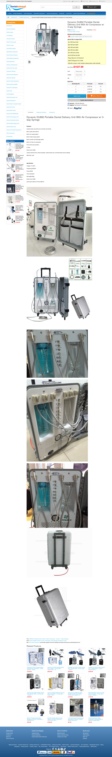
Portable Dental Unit (24, 17)
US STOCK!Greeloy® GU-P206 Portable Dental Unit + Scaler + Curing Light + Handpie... (19, 157)
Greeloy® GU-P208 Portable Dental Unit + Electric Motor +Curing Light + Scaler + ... (76, 668)
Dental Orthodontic (11, 100)
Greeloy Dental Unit (34, 744)
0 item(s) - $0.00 (92, 7)
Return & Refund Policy (62, 735)
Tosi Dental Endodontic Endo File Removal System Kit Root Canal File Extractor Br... (19, 188)
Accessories (9, 136)
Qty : (69, 78)
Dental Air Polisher (11, 71)
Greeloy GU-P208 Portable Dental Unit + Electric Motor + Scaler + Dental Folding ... (96, 668)
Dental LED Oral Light (12, 68)
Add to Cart (77, 96)
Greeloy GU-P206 (56, 744)
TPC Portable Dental (54, 746)
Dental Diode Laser (11, 126)
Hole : (69, 71)
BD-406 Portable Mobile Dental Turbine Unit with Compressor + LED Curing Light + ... (55, 719)
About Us (8, 736)
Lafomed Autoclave (75, 744)
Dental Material (10, 94)
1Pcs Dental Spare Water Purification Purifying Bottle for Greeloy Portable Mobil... (95, 719)
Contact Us (8, 735)
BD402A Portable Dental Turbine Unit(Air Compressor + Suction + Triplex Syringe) (49, 639)
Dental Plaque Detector (12, 55)
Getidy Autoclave (13, 744)
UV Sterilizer (10, 35)
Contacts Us (91, 13)
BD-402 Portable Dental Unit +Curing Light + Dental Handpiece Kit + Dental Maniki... (19, 177)
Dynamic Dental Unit (23, 744)
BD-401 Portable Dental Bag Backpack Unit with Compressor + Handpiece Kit (35, 719)
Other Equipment (11, 133)
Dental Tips (9, 91)
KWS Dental (93, 746)
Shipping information (41, 112)
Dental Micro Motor (11, 48)
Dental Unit (14, 17)
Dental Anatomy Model (12, 84)
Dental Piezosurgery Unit (13, 117)
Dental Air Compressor (12, 87)
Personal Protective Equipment (14, 130)
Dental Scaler (10, 32)
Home (9, 13)
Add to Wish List (97, 96)
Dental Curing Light (11, 42)
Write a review (76, 31)
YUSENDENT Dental (46, 744)
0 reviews (70, 31)
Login (69, 1)
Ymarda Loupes (33, 746)
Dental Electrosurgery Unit (13, 123)
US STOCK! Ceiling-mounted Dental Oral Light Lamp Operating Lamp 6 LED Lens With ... (19, 146)
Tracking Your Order (62, 736)
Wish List (85, 736)
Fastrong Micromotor (84, 746)
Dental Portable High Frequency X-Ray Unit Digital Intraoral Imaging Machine (19, 208)
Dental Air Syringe (11, 77)
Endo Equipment (28, 13)
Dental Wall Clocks (11, 110)
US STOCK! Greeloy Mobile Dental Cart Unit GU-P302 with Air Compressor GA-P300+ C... (19, 198)
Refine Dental (65, 744)
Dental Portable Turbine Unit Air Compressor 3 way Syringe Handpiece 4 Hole (47, 640)
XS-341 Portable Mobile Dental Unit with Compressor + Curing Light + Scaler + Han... (56, 694)
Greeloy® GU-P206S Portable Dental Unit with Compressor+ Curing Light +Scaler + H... (75, 694)
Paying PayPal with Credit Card (39, 736)
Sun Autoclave (84, 744)
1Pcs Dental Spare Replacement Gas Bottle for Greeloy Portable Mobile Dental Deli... (76, 719)
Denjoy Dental (24, 746)
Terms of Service (10, 738)
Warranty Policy (61, 733)
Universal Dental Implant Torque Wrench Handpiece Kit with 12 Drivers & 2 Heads (19, 167)
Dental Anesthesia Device (13, 120)
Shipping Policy (35, 733)
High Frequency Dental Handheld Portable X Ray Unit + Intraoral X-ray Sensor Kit (19, 218)
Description (30, 112)
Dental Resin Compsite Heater (14, 104)
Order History (86, 735)
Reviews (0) (52, 112)
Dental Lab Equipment (52, 13)
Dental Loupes (10, 45)
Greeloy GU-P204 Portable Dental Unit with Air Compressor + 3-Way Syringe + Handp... (35, 668)
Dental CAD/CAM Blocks (79, 13)
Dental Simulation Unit (12, 97)
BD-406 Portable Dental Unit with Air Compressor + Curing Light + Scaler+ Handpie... (96, 694)
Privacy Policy (9, 733)
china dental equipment (34, 642)
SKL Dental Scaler (43, 746)
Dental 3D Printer (11, 107)
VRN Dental (63, 746)
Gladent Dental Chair (73, 746)
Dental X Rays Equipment (13, 81)
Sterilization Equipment (39, 13)
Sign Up (65, 1)
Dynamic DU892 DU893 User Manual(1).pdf (80, 36)
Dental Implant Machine (12, 74)
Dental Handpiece (17, 13)
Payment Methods (36, 735)
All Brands (61, 13)
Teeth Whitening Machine (13, 58)
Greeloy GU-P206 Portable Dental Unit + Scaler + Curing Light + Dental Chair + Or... (56, 668)
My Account (85, 733)
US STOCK (68, 13)
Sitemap (85, 738)
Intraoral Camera (11, 38)
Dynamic (73, 30)
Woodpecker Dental (94, 744)
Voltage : (70, 74)
